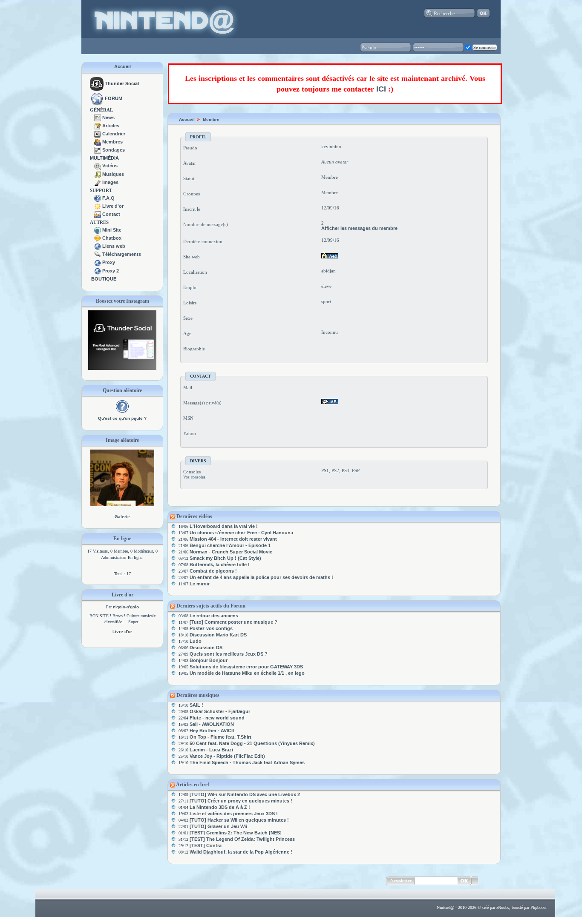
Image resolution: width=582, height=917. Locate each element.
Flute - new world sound (217, 717)
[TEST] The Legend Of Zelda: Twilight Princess (242, 839)
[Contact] (97, 214)
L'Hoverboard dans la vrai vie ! (224, 526)
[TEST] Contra (206, 845)
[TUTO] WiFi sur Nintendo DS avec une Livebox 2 (245, 794)
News (108, 117)
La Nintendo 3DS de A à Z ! (220, 807)
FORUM (113, 98)
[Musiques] (97, 174)
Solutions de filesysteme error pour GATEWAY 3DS (246, 666)
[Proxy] (97, 262)
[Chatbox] (97, 238)
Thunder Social (122, 83)
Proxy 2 (110, 270)
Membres (112, 141)
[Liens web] (97, 246)
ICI (381, 89)
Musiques (113, 174)
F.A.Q (108, 198)
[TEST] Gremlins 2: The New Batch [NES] (236, 832)
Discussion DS (206, 647)
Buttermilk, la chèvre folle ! (220, 564)
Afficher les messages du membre (359, 228)
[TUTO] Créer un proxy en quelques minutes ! (241, 800)
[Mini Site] (97, 229)
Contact (111, 214)
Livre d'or (113, 206)
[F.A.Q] (97, 198)
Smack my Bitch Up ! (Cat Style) (225, 558)
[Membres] (97, 141)
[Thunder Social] (97, 83)
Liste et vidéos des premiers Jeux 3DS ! (234, 813)
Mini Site (111, 229)
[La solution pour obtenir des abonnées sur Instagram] (122, 368)
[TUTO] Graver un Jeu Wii (218, 826)
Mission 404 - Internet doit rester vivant (233, 539)
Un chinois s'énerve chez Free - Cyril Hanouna (241, 532)
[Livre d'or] (97, 206)
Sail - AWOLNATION (212, 724)
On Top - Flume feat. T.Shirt (220, 736)
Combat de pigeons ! (213, 570)
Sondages (113, 149)
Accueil (122, 66)
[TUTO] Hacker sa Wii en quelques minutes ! (239, 819)
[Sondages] (97, 149)
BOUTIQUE (103, 278)
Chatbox (111, 238)
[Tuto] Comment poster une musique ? (233, 622)
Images (110, 182)
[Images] (97, 182)
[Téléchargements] (97, 254)
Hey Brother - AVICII (212, 730)
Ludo (196, 641)
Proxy (108, 262)
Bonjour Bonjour (209, 660)
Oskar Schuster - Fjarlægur (220, 711)
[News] (97, 117)
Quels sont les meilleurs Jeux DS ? (229, 653)
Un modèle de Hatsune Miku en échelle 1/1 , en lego (247, 673)
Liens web (113, 246)
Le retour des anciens (214, 615)
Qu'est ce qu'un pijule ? (122, 418)
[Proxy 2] (97, 270)
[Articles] (97, 125)
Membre (211, 119)
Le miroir (200, 583)
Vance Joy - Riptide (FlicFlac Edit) (227, 756)
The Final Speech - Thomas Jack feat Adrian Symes (247, 762)
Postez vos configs (211, 628)
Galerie (122, 516)
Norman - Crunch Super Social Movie (231, 551)
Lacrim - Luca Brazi (211, 749)
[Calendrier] (97, 133)
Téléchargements (121, 254)
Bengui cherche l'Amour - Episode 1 (230, 545)
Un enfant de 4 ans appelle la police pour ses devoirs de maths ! (261, 577)
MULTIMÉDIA (104, 157)
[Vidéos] (97, 165)
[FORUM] (97, 98)
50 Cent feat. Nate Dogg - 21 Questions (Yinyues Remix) (252, 743)
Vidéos (110, 165)
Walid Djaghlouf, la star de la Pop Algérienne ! (241, 851)
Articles (110, 125)
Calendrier (113, 133)
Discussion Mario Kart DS (218, 634)
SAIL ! (196, 705)
